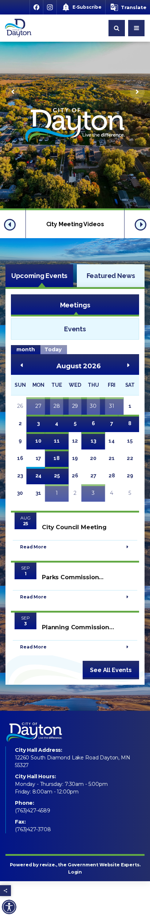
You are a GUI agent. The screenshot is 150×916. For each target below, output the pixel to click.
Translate (133, 7)
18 (57, 458)
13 (93, 441)
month (25, 349)
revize (47, 864)
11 (57, 441)
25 (57, 475)
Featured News (111, 275)
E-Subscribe (87, 7)
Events (75, 329)
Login (75, 872)
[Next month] (128, 365)
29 (75, 406)
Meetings (75, 305)
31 (111, 406)
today (53, 349)
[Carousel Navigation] (75, 91)
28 (57, 406)
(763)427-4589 (32, 810)
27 (38, 406)
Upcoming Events (39, 275)
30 (93, 406)
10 (38, 441)
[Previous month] (21, 365)
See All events (111, 670)
